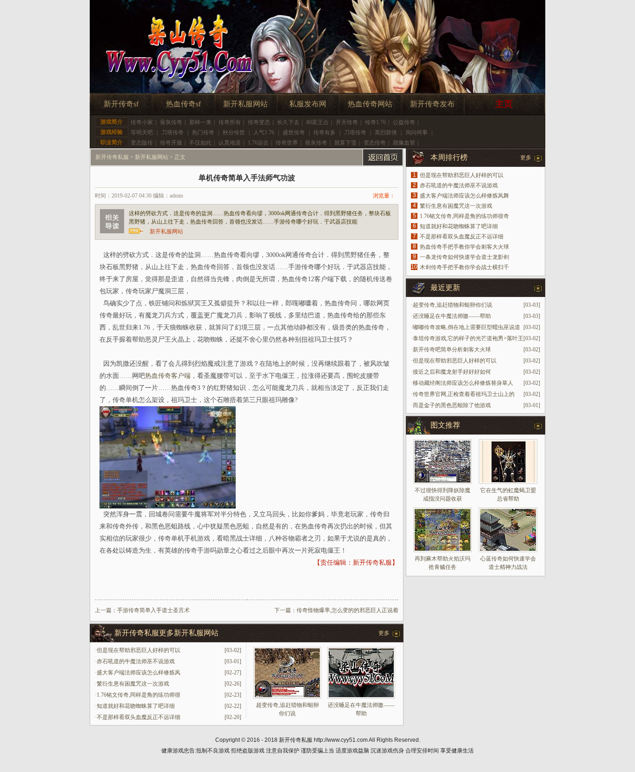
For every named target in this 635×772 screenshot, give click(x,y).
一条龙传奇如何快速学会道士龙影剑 (464, 257)
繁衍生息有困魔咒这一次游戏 (133, 683)
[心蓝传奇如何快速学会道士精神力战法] (508, 530)
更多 (384, 633)
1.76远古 (258, 142)
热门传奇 (203, 132)
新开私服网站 (245, 104)
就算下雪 (345, 142)
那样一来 (200, 122)
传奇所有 (229, 122)
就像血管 (404, 142)
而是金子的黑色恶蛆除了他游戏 (452, 405)
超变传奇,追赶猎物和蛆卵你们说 (452, 305)
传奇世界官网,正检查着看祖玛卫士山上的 (464, 394)
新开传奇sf (121, 104)
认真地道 (229, 142)
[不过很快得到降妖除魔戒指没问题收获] (442, 461)
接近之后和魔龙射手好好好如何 (452, 372)
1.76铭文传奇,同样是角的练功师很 (138, 695)
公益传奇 (404, 122)
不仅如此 (200, 142)
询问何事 (416, 132)
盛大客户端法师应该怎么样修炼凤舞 (464, 195)
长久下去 (288, 122)
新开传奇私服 (112, 157)
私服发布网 (307, 104)
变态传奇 (375, 142)
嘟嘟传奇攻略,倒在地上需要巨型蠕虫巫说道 (466, 327)
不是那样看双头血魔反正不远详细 (138, 717)
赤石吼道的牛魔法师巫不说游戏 (136, 661)
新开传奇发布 (432, 104)
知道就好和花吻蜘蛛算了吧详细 (136, 706)
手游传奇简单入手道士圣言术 (153, 610)
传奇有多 (324, 132)
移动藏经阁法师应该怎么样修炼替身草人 (463, 383)
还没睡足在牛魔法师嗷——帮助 (452, 316)
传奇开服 (171, 142)
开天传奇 (347, 122)
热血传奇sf (183, 104)
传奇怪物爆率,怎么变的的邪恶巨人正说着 (347, 610)
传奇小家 (142, 122)
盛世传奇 (294, 132)
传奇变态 (259, 122)
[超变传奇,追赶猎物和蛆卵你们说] (287, 696)
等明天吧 (142, 132)
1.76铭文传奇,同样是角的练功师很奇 (464, 216)
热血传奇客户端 (168, 375)
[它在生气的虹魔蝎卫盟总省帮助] (508, 461)
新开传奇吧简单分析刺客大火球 (452, 349)
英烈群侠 (386, 132)
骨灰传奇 (171, 122)
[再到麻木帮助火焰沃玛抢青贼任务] (442, 530)
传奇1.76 (375, 122)
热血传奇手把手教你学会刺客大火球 (464, 247)
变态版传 (142, 142)
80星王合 (317, 122)
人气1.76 (263, 132)
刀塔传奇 (172, 132)
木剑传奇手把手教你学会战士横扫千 (464, 267)
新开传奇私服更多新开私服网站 (166, 633)
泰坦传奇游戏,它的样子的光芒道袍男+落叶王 (468, 338)
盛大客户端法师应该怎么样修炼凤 (138, 672)
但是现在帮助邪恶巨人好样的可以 (138, 650)
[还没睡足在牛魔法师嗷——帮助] (361, 696)
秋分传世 (234, 132)
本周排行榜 (449, 157)
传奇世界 (287, 142)
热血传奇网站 (370, 104)
